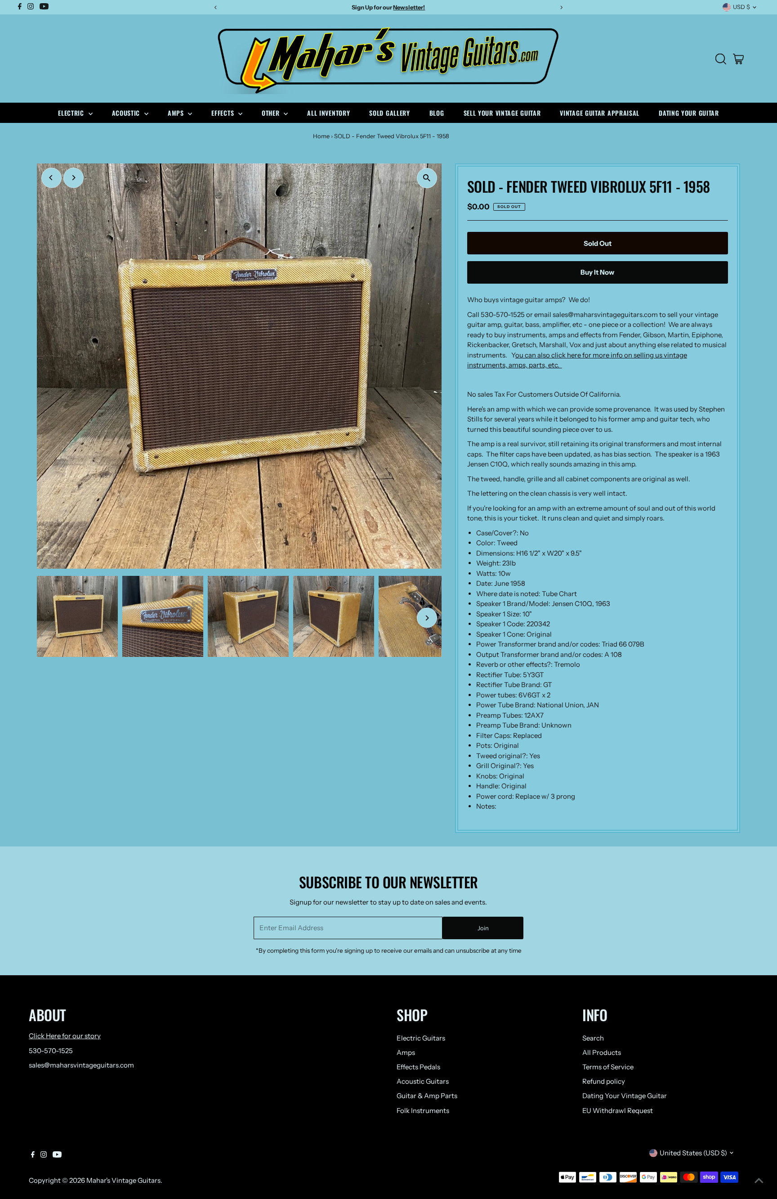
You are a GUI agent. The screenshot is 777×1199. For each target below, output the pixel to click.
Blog (436, 113)
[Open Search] (720, 59)
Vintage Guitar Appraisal (599, 113)
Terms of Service (608, 1067)
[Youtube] (57, 1155)
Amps (177, 113)
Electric (72, 113)
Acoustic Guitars (423, 1081)
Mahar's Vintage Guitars (123, 1180)
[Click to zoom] (427, 178)
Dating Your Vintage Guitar (624, 1095)
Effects (223, 113)
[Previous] (51, 177)
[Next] (73, 177)
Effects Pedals (418, 1067)
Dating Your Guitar (689, 113)
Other (271, 113)
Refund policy (603, 1081)
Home (321, 136)
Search (593, 1038)
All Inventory (328, 113)
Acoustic (127, 113)
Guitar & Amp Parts (427, 1095)
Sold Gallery (389, 113)
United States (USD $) (693, 1153)
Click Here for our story (65, 1036)
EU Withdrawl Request (617, 1110)
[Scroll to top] (759, 1181)
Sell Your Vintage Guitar (502, 113)
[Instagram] (43, 1155)
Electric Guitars (421, 1038)
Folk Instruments (423, 1110)
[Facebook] (33, 1155)
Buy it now (597, 272)
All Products (601, 1052)
